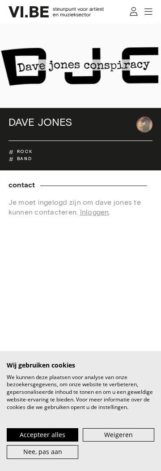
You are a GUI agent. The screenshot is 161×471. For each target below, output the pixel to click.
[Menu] (148, 12)
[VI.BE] (56, 12)
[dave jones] (144, 124)
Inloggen (94, 212)
